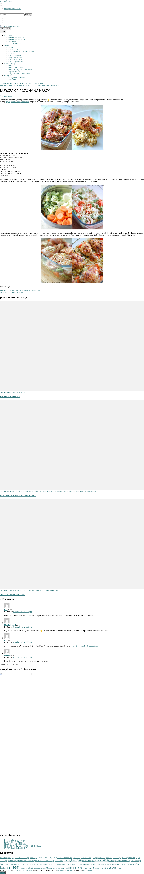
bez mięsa (4, 590)
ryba (53, 864)
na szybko (38, 491)
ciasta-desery (9, 64)
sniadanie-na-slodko (16, 37)
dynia (95, 858)
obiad (6, 46)
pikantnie (29, 590)
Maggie (7, 655)
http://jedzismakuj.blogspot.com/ (85, 646)
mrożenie (4, 392)
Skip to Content (6, 1)
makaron (12, 54)
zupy (10, 48)
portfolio (12, 80)
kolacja (135, 858)
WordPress (87, 870)
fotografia (8, 76)
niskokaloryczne (49, 491)
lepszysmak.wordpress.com (17, 102)
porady (17, 392)
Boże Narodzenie (22, 858)
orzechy (114, 861)
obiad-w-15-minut (15, 60)
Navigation (5, 29)
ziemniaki (53, 868)
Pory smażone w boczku (14, 840)
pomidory (25, 864)
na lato (51, 861)
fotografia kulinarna (16, 78)
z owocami (63, 868)
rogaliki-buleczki (15, 72)
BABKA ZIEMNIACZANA (14, 842)
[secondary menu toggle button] (1, 3)
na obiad (59, 861)
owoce (11, 392)
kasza (2, 85)
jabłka (27, 491)
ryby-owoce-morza (16, 58)
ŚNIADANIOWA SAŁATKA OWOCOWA (18, 495)
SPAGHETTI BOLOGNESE (15, 844)
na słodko (88, 861)
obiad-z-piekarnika (16, 62)
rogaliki (36, 590)
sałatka (76, 864)
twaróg (132, 864)
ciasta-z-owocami (15, 68)
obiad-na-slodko (15, 56)
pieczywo (12, 41)
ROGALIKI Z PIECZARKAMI (12, 594)
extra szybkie (16, 491)
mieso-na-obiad (14, 50)
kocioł (126, 858)
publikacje (46, 864)
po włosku (37, 864)
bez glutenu (5, 491)
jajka (109, 858)
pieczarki (12, 590)
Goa (5, 610)
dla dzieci (78, 858)
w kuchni (35, 85)
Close (3, 31)
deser (68, 858)
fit (23, 491)
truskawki (125, 864)
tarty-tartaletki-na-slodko (19, 74)
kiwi (31, 491)
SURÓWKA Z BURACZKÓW (15, 848)
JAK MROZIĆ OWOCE (10, 396)
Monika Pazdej (10, 625)
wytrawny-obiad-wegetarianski (21, 52)
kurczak (8, 85)
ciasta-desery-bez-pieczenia (20, 70)
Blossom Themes (64, 870)
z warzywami (55, 85)
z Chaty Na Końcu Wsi (22, 870)
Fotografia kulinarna (12, 9)
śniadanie (8, 35)
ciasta (10, 66)
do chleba (17, 43)
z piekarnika (44, 85)
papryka (7, 864)
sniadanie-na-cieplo (16, 39)
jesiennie (117, 858)
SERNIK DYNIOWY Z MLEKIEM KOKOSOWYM (23, 846)
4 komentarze (6, 96)
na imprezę (41, 861)
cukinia (60, 858)
